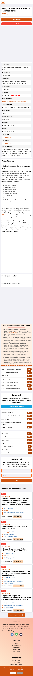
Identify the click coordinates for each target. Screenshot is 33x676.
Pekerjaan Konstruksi (7, 412)
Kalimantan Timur (6, 453)
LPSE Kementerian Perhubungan (10, 388)
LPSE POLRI (4, 376)
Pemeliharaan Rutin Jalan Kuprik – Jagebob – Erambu (14, 527)
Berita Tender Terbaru (16, 664)
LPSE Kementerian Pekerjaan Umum (11, 369)
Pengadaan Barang (6, 427)
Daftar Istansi (16, 662)
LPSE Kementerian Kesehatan (9, 382)
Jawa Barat (4, 437)
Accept (13, 673)
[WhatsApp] (16, 634)
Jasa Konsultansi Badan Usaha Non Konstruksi (11, 423)
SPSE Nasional (6, 14)
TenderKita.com (13, 332)
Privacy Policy (16, 645)
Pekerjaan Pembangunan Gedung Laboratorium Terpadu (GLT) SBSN (14, 550)
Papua (5, 579)
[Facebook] (12, 634)
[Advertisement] (16, 44)
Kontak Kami (16, 651)
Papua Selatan (7, 532)
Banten (3, 443)
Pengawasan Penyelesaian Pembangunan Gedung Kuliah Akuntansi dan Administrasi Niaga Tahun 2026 (16, 597)
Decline (20, 673)
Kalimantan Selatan (7, 446)
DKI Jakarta (4, 433)
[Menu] (31, 2)
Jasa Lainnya (5, 419)
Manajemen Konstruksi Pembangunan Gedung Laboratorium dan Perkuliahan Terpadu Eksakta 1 (15, 573)
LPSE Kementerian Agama (8, 385)
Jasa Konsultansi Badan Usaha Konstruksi (14, 101)
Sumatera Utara (16, 19)
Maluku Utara (6, 555)
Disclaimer (16, 647)
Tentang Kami (16, 649)
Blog (16, 643)
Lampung (5, 510)
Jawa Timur (4, 449)
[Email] (20, 634)
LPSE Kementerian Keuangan (9, 372)
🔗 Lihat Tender (6, 137)
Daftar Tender (16, 660)
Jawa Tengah (5, 440)
